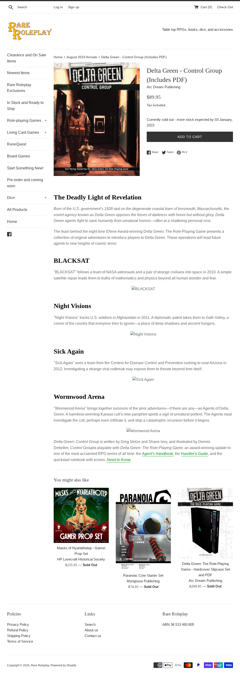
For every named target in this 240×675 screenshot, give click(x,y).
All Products (17, 210)
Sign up (73, 7)
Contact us (93, 636)
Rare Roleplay (40, 665)
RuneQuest (16, 144)
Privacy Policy (18, 624)
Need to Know (118, 460)
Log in (58, 7)
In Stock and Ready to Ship (25, 106)
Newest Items (18, 73)
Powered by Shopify (63, 665)
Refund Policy (17, 630)
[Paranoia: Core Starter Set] (143, 529)
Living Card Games (27, 132)
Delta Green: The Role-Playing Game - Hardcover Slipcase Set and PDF (205, 569)
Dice (27, 198)
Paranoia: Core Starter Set (143, 575)
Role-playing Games (27, 120)
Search (90, 624)
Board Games (18, 156)
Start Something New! (25, 168)
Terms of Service (20, 641)
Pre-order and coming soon (25, 183)
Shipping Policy (18, 636)
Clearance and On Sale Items (26, 58)
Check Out (225, 7)
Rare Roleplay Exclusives (19, 88)
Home (12, 222)
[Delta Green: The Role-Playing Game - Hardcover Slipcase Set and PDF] (205, 523)
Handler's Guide (194, 454)
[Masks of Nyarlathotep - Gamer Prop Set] (81, 515)
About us (91, 630)
